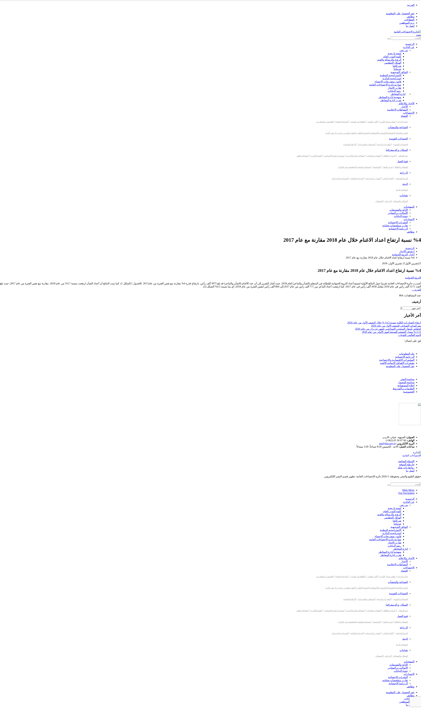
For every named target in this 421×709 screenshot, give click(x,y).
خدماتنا (397, 69)
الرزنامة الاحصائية (404, 356)
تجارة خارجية (402, 122)
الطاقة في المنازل (357, 122)
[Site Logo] (407, 31)
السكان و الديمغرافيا (397, 150)
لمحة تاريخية (394, 53)
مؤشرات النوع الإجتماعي (334, 156)
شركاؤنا (397, 65)
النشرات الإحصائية (398, 222)
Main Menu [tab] (408, 490)
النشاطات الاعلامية (397, 109)
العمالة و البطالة (401, 167)
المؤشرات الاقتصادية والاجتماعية (396, 360)
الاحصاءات (408, 112)
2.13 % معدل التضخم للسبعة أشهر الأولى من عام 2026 (391, 332)
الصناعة (391, 133)
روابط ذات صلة (406, 467)
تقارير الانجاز (394, 87)
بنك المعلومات (406, 353)
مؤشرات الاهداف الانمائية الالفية (397, 363)
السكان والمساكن (400, 201)
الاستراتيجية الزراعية (340, 178)
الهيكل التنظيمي (392, 62)
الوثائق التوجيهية (399, 72)
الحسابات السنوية (400, 144)
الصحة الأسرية (316, 156)
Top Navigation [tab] (406, 493)
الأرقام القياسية (349, 144)
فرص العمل (388, 167)
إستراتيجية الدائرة (392, 78)
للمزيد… (416, 289)
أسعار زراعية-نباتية (373, 178)
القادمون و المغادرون (324, 122)
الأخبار (404, 106)
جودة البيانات (401, 216)
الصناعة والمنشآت (398, 127)
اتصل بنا (410, 26)
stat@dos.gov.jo (387, 443)
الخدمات (382, 133)
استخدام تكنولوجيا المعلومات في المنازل (354, 167)
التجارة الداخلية (402, 133)
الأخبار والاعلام (406, 103)
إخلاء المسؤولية (405, 385)
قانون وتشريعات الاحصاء (388, 81)
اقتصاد (404, 116)
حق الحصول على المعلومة (400, 13)
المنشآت (379, 201)
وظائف (410, 16)
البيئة (405, 184)
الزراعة (404, 172)
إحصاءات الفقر (303, 156)
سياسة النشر (407, 379)
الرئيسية (409, 44)
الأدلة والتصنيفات (398, 209)
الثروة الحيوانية (402, 178)
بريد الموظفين (406, 22)
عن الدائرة (408, 47)
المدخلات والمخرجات (366, 144)
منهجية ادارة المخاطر (389, 97)
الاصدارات (409, 219)
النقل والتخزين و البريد (345, 133)
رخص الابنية (330, 133)
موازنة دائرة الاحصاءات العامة (385, 84)
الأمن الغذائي (372, 122)
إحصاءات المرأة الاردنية (355, 156)
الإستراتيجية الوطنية (390, 75)
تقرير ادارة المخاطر (390, 100)
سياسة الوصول (406, 382)
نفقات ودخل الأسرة (387, 122)
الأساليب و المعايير (398, 213)
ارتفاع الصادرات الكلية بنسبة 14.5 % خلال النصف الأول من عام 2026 (384, 322)
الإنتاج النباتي (388, 178)
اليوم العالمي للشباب (409, 335)
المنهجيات (409, 206)
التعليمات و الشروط (403, 388)
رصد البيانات (394, 91)
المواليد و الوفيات (374, 156)
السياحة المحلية (341, 122)
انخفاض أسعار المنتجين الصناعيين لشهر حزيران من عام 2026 (388, 328)
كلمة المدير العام (392, 56)
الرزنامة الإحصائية (398, 228)
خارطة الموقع (406, 464)
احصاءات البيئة (402, 190)
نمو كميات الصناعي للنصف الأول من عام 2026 (396, 325)
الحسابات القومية (398, 138)
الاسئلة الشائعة (406, 461)
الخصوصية (408, 391)
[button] (418, 34)
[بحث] (388, 38)
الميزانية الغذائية (356, 178)
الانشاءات (374, 133)
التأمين (359, 133)
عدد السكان (403, 156)
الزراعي (388, 201)
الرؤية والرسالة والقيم (389, 59)
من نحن (403, 50)
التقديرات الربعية (384, 144)
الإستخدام (377, 167)
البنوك (366, 133)
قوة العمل (402, 161)
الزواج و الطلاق (389, 156)
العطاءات (409, 19)
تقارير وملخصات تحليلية (395, 225)
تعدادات (404, 195)
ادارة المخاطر (398, 94)
